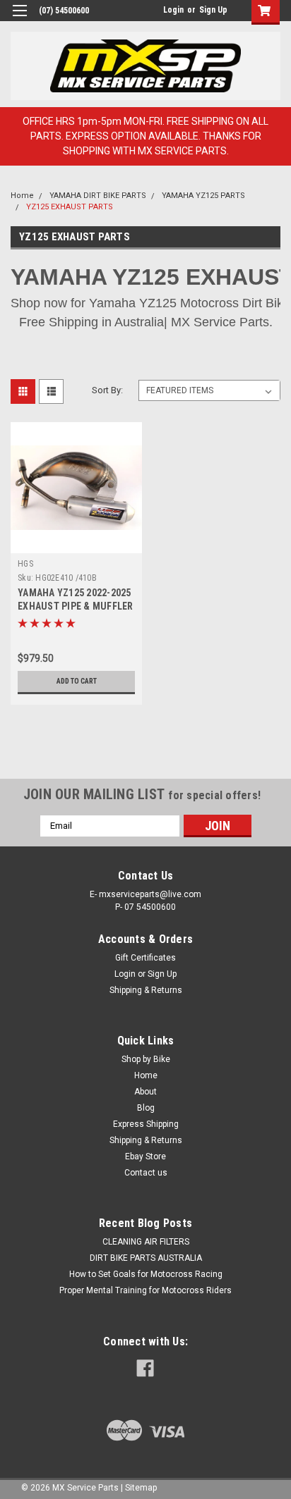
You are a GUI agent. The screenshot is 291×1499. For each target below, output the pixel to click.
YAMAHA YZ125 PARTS (203, 195)
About (145, 1092)
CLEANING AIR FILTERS (145, 1242)
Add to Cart (77, 681)
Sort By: (107, 390)
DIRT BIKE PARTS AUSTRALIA (146, 1258)
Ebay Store (145, 1156)
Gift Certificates (145, 958)
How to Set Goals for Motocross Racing (145, 1274)
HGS (25, 564)
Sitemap (141, 1488)
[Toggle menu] (19, 19)
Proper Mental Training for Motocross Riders (145, 1290)
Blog (146, 1108)
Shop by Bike (145, 1059)
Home (22, 195)
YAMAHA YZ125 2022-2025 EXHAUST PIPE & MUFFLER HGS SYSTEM (75, 606)
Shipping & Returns (145, 990)
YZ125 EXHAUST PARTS (69, 206)
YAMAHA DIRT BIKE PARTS (97, 195)
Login (173, 10)
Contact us (145, 1173)
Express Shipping (146, 1124)
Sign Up (213, 10)
